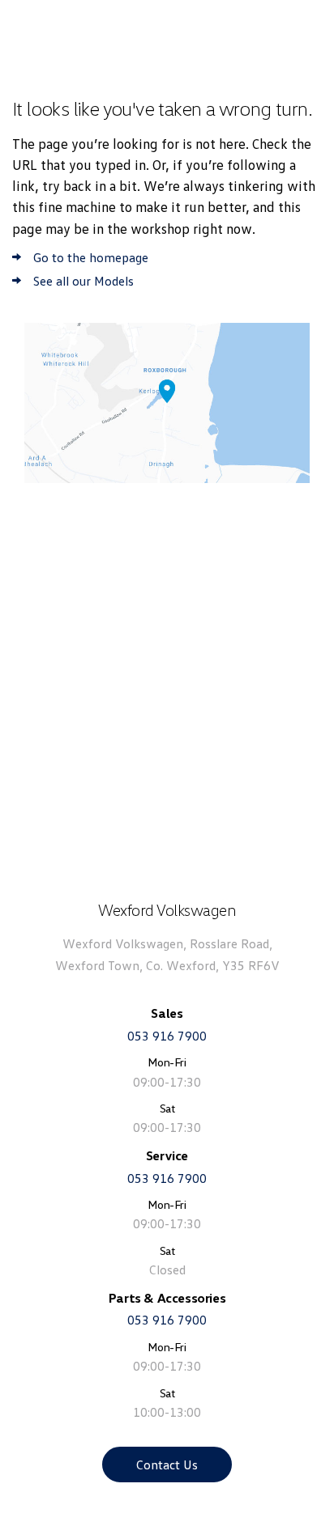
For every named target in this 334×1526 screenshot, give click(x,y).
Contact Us (167, 1464)
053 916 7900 (167, 1036)
